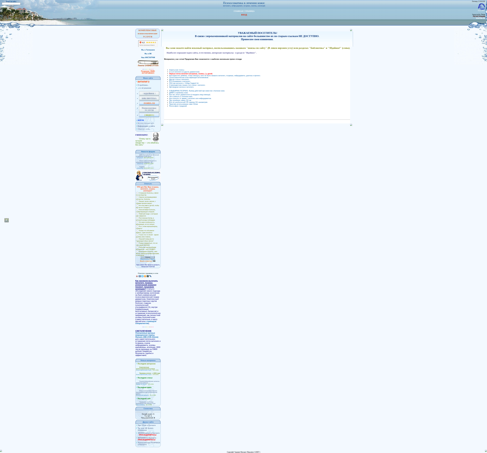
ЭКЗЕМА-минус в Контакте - (149, 434)
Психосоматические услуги (143, 370)
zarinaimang (140, 163)
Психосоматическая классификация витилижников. (189, 77)
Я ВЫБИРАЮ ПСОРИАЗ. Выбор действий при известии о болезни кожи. (197, 91)
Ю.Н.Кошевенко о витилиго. (180, 81)
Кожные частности (141, 384)
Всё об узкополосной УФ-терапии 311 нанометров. (188, 102)
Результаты (144, 259)
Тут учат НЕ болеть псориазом (145, 429)
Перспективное (140, 404)
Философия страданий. (178, 106)
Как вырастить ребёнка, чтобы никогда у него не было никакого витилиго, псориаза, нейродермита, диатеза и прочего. (215, 76)
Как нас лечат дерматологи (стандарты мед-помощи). (190, 95)
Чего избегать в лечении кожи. (181, 96)
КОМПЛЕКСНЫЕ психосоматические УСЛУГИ (147, 33)
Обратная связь (144, 129)
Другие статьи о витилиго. (179, 79)
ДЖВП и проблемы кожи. (178, 93)
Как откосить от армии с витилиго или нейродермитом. (190, 98)
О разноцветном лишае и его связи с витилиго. (187, 85)
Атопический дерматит (142, 395)
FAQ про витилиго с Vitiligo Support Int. (184, 83)
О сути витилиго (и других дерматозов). (184, 72)
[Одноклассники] (145, 276)
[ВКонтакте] (139, 276)
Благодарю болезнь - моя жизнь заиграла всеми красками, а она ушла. (147, 253)
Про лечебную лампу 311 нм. (180, 100)
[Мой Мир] (147, 276)
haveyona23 (140, 157)
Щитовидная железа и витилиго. (181, 87)
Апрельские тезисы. (177, 70)
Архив (153, 259)
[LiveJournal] (150, 276)
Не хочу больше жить (146, 123)
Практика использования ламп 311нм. (183, 104)
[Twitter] (142, 276)
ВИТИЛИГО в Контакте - (147, 439)
